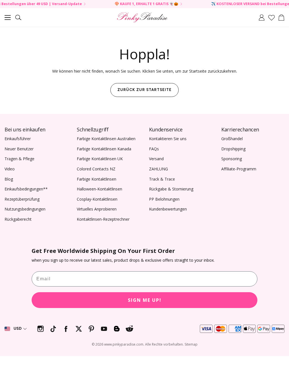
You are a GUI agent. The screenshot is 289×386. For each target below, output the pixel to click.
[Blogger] (116, 328)
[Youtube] (104, 328)
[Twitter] (78, 328)
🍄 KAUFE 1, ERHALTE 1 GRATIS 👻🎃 (139, 4)
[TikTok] (53, 328)
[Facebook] (66, 328)
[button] (8, 17)
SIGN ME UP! (144, 300)
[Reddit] (129, 328)
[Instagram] (40, 328)
